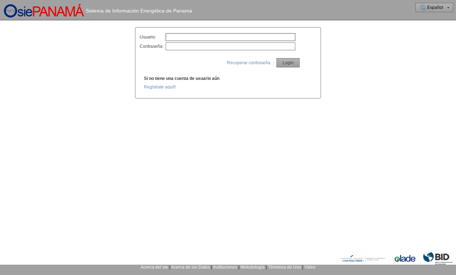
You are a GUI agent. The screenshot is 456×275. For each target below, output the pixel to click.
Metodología (252, 267)
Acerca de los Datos (190, 267)
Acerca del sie (154, 267)
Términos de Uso (284, 267)
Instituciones (225, 267)
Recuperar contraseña (248, 62)
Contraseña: (152, 46)
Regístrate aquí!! (160, 87)
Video (310, 267)
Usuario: (148, 37)
